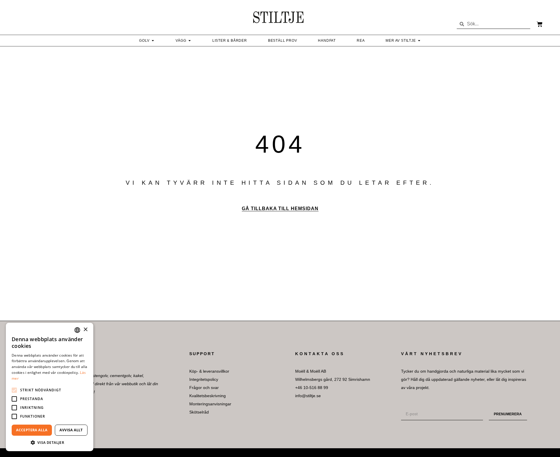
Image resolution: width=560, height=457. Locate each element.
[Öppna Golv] (153, 40)
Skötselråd (199, 412)
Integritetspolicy (203, 379)
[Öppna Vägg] (189, 40)
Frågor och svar (204, 387)
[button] (14, 390)
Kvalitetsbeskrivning (207, 395)
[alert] (49, 387)
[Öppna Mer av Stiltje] (419, 40)
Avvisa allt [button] (71, 430)
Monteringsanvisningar (210, 404)
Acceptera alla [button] (32, 430)
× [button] (85, 329)
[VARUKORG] (536, 24)
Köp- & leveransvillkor (209, 371)
